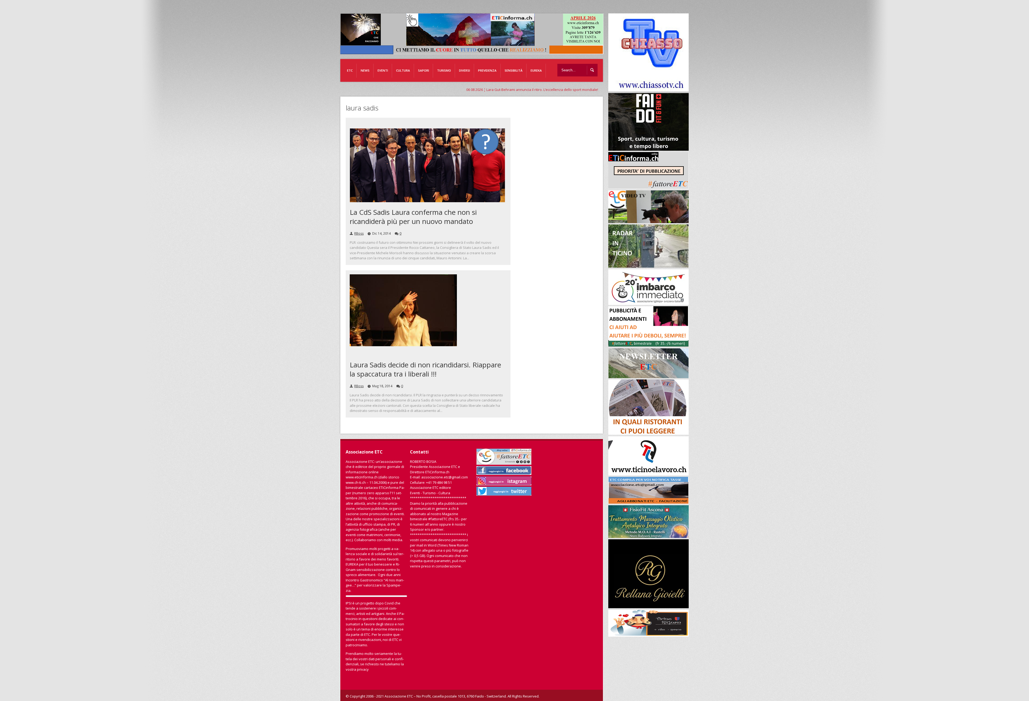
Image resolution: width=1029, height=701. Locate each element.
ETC (350, 70)
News (365, 70)
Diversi (464, 70)
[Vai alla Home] (474, 51)
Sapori (423, 70)
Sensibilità (514, 70)
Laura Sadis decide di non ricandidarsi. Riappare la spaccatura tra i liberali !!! (425, 369)
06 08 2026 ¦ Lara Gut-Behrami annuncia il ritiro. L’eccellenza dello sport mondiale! (423, 89)
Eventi (383, 70)
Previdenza (487, 70)
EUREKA (536, 70)
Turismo (444, 70)
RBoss (359, 233)
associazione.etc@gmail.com (444, 477)
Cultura (403, 70)
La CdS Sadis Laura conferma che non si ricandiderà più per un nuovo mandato (413, 216)
